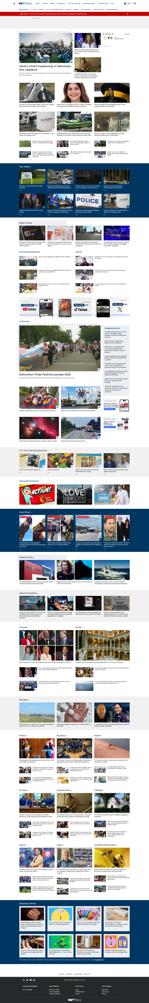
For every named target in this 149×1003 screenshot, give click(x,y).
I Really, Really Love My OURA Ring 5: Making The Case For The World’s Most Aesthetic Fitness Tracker (32, 925)
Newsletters (69, 974)
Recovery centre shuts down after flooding (31, 187)
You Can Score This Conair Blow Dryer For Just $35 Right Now (60, 923)
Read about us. (99, 959)
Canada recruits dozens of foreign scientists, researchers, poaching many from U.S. (42, 769)
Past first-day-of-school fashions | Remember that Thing (87, 470)
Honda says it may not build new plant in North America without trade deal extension (81, 890)
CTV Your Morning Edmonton (55, 9)
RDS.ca (104, 993)
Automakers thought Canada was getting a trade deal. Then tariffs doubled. (80, 880)
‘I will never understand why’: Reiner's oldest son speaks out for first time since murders (116, 544)
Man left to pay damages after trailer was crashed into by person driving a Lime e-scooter (36, 105)
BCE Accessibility (27, 989)
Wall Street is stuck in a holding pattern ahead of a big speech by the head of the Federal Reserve (74, 761)
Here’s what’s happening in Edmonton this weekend (54, 256)
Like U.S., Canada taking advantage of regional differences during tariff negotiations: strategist (59, 614)
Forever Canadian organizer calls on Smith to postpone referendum (60, 211)
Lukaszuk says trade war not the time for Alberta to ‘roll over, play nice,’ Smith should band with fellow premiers (43, 154)
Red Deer (68, 9)
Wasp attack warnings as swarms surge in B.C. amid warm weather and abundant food (110, 870)
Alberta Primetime (98, 9)
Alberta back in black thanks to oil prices (31, 211)
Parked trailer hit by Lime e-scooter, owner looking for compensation (88, 187)
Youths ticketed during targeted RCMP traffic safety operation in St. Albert (109, 105)
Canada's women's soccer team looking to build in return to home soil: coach (36, 870)
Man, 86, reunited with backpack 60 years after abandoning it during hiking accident (118, 823)
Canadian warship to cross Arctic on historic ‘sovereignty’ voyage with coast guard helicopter (110, 582)
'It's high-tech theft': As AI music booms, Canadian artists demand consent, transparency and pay (86, 75)
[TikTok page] (27, 980)
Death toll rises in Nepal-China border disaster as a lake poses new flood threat (118, 877)
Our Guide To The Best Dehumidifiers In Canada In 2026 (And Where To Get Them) (116, 924)
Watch (52, 3)
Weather (41, 9)
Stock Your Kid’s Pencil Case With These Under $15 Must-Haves (88, 923)
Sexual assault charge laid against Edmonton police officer (88, 211)
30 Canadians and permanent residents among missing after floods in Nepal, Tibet (116, 888)
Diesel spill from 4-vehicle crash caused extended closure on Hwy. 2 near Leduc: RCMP (36, 725)
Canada (45, 3)
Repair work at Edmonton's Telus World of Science (78, 410)
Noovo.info (105, 989)
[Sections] (14, 3)
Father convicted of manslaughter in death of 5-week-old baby (116, 211)
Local (37, 3)
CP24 (77, 989)
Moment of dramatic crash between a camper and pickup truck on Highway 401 (88, 544)
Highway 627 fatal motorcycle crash (73, 441)
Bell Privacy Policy (54, 989)
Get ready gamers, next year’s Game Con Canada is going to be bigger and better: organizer (116, 244)
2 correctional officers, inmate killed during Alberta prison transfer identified (111, 725)
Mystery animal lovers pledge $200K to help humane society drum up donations (54, 271)
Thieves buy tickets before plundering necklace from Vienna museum (99, 662)
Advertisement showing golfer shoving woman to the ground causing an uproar (32, 544)
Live (112, 3)
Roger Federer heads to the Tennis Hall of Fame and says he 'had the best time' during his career (43, 878)
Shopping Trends (89, 3)
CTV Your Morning (74, 3)
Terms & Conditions (54, 991)
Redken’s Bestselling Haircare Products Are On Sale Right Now (116, 951)
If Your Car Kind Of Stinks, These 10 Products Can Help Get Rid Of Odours (32, 952)
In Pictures (61, 3)
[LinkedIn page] (34, 980)
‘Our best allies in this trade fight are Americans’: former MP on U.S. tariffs (88, 613)
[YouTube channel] (31, 980)
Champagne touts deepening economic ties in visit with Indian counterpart (36, 761)
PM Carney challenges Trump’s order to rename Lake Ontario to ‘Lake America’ (80, 143)
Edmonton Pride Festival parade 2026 (45, 374)
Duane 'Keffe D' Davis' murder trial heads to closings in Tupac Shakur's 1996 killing (81, 834)
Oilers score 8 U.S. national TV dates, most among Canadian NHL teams (117, 153)
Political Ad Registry (54, 993)
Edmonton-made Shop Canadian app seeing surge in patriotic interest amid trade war (32, 244)
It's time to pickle (53, 470)
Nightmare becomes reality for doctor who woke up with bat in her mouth (74, 582)
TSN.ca (78, 993)
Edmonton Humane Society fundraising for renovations (113, 187)
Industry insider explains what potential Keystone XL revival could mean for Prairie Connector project (116, 614)
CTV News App (78, 974)
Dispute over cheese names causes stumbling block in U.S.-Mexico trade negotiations (81, 779)
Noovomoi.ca (105, 991)
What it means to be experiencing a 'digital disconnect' (116, 470)
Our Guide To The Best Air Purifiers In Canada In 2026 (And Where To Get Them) (88, 952)
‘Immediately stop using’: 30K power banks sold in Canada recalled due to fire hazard (36, 582)
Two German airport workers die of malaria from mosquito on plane (111, 761)
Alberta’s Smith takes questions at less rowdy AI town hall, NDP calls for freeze (87, 51)
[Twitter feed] (24, 980)
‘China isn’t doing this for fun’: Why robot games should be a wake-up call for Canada (43, 823)
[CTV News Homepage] (25, 3)
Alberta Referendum (112, 9)
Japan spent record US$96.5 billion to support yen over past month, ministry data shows (80, 769)
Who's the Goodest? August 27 (29, 470)
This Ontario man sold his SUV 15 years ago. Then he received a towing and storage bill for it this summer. (74, 871)
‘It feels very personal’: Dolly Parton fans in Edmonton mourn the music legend (59, 244)
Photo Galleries (86, 9)
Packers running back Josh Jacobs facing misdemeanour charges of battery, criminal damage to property (43, 888)
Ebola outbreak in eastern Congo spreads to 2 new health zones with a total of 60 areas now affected (118, 778)
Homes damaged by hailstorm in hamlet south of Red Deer (73, 725)
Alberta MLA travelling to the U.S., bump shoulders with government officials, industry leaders (74, 105)
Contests (76, 9)
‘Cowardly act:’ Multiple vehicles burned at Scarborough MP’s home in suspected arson (43, 779)
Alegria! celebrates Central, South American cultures (37, 410)
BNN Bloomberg (80, 991)
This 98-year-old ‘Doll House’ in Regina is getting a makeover (111, 815)
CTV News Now (103, 3)
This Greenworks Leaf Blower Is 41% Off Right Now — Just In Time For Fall (60, 952)
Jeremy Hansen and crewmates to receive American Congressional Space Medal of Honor (35, 815)
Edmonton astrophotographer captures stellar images (38, 441)
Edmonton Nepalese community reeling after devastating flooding (59, 187)
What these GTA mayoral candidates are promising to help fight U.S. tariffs (45, 662)
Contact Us (87, 974)
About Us (61, 974)
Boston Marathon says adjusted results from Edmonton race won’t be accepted (88, 244)
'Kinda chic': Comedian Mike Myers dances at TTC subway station (59, 543)
